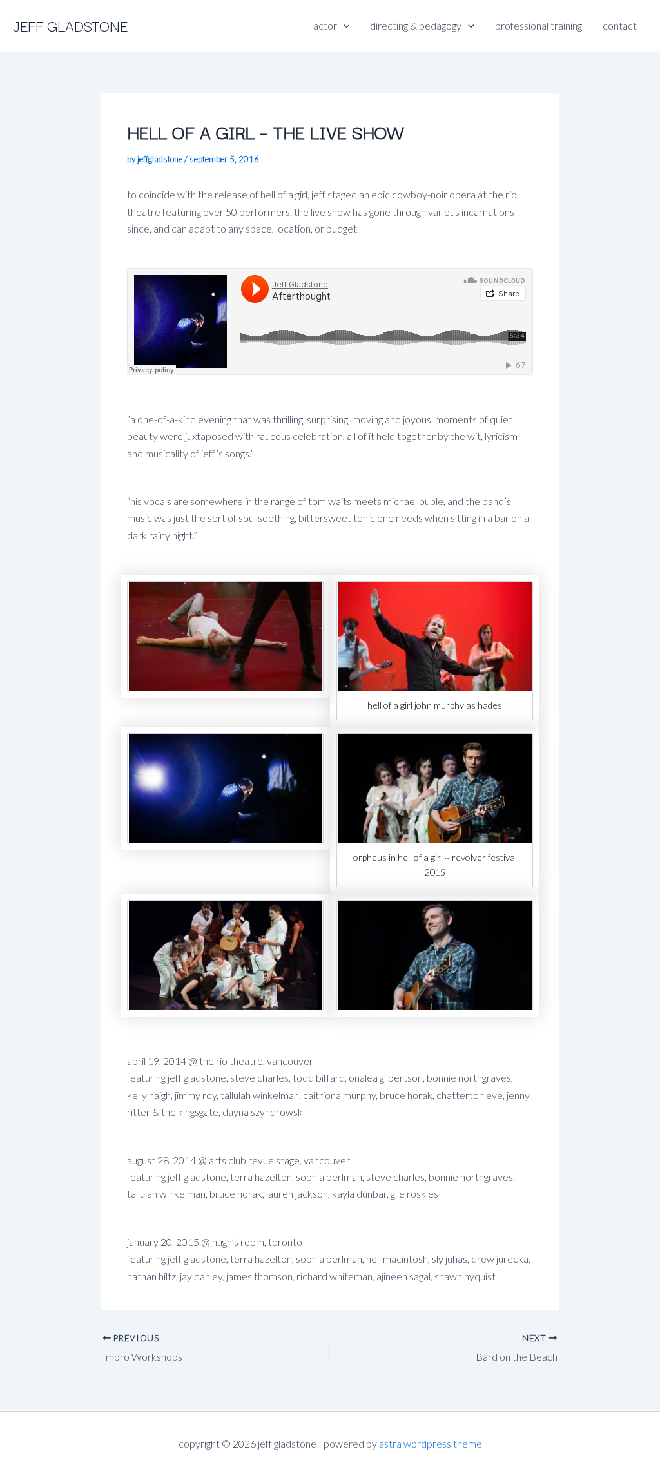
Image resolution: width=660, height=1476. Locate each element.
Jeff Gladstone (70, 25)
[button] (343, 26)
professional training (538, 25)
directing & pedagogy (415, 25)
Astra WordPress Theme (430, 1443)
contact (620, 25)
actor (325, 25)
